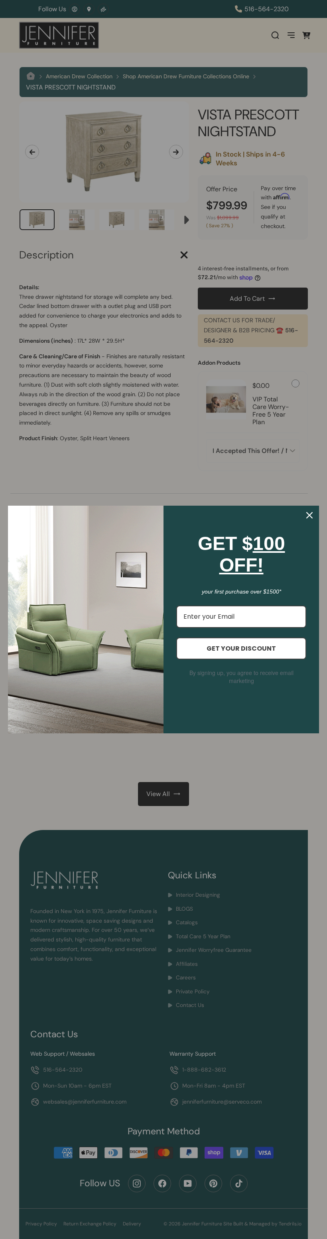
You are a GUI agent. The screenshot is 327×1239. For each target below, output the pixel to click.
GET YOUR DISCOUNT (241, 648)
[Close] (309, 515)
